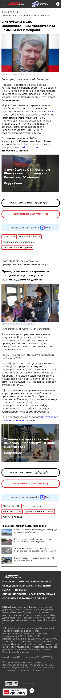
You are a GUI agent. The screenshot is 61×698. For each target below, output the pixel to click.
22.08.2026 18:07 (9, 261)
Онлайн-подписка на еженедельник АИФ (29, 594)
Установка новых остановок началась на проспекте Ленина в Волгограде (29, 443)
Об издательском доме (17, 585)
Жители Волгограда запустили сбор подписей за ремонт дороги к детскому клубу (35, 549)
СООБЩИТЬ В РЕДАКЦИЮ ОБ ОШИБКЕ (24, 598)
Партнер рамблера (28, 683)
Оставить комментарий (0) (30, 214)
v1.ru (52, 111)
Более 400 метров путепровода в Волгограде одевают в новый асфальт (35, 531)
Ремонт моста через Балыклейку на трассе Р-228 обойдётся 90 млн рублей (34, 540)
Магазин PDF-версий (15, 590)
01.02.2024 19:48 (9, 12)
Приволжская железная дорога (18, 323)
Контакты (8, 581)
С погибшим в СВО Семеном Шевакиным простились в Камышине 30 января (27, 173)
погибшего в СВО (28, 147)
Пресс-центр (43, 585)
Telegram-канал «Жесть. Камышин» (20, 74)
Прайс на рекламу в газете (34, 581)
